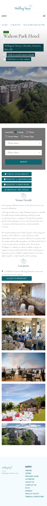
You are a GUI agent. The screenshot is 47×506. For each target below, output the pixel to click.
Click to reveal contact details (21, 54)
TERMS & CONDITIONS (34, 497)
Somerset (15, 25)
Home (5, 25)
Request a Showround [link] (18, 179)
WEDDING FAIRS (32, 476)
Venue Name (13, 136)
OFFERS (28, 473)
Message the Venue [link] (18, 190)
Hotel (6, 32)
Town (31, 132)
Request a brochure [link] (17, 184)
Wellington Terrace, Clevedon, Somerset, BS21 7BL (22, 47)
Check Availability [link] (18, 174)
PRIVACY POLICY (32, 494)
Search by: (9, 132)
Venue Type (29, 136)
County (20, 132)
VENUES (28, 470)
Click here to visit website (18, 59)
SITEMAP (28, 491)
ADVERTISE (29, 479)
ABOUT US (29, 482)
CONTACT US (30, 485)
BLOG (27, 488)
